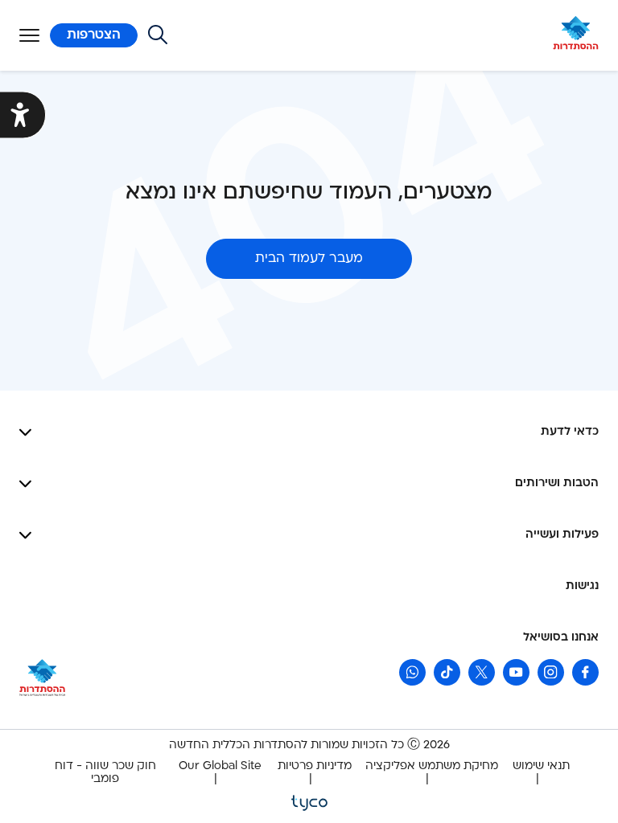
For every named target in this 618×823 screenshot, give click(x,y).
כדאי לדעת (570, 432)
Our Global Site (220, 766)
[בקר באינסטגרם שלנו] (551, 672)
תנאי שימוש (541, 766)
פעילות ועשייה (562, 535)
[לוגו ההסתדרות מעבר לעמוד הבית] (576, 35)
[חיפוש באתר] (157, 35)
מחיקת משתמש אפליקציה (431, 766)
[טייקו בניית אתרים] (309, 802)
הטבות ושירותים (557, 483)
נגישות (582, 586)
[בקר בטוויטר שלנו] (481, 672)
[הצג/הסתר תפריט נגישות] (23, 115)
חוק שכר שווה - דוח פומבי (105, 772)
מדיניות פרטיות (315, 766)
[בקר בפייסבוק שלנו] (585, 672)
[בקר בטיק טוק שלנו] (447, 672)
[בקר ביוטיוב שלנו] (516, 672)
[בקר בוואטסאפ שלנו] (412, 672)
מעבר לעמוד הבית (309, 258)
